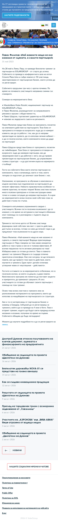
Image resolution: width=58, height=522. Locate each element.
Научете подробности (16, 15)
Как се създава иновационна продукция (25, 382)
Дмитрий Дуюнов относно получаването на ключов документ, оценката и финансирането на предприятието (27, 341)
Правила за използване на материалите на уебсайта (25, 508)
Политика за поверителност (15, 483)
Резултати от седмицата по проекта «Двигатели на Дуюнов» (23, 394)
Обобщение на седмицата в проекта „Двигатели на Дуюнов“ (24, 434)
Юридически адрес (11, 503)
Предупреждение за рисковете (16, 478)
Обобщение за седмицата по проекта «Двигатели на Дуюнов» (24, 356)
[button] (53, 25)
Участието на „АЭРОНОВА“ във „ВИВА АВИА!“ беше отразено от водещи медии (28, 421)
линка (5, 325)
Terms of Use (7, 488)
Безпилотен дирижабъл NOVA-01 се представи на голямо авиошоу (22, 370)
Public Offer (7, 493)
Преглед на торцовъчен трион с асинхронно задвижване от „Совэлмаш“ (28, 407)
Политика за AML (10, 498)
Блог (4, 513)
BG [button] (46, 25)
